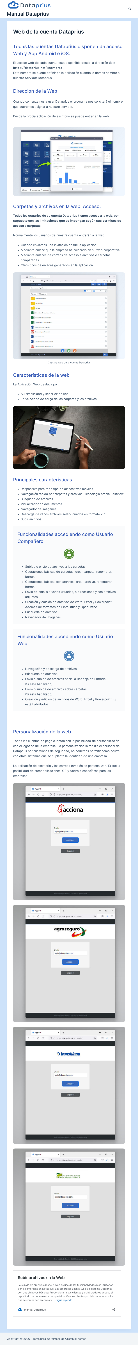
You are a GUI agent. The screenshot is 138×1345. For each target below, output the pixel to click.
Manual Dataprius (28, 14)
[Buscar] (129, 9)
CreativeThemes (75, 1338)
